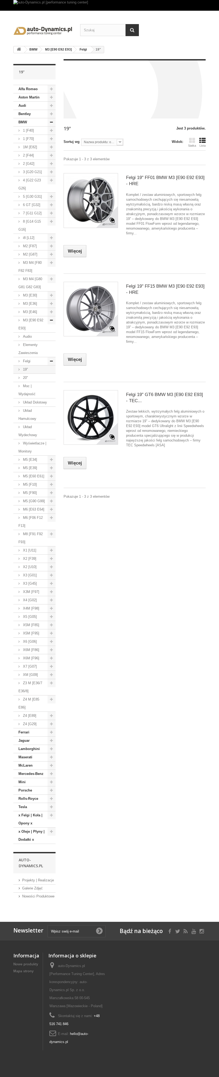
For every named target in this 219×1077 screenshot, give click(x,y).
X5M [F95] (30, 633)
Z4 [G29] (29, 724)
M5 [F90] (29, 493)
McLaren (25, 765)
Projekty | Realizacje (38, 880)
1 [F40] (28, 130)
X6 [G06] (29, 642)
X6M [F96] (30, 658)
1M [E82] (29, 147)
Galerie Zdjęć (32, 888)
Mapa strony (23, 971)
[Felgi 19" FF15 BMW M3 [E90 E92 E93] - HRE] (90, 309)
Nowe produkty (25, 964)
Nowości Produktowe (38, 896)
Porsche (25, 790)
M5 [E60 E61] (33, 476)
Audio (27, 336)
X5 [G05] (29, 617)
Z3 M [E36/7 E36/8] (30, 687)
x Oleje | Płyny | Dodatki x (31, 835)
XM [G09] (30, 675)
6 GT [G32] (31, 205)
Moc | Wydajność (27, 390)
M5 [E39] (29, 468)
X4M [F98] (30, 608)
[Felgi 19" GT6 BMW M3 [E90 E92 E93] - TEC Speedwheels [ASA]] (90, 417)
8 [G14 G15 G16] (29, 225)
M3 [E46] (29, 312)
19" (25, 369)
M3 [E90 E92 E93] (30, 324)
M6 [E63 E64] (33, 509)
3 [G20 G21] (32, 172)
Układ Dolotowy (34, 402)
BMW (22, 122)
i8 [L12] (28, 238)
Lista (203, 145)
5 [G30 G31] (32, 197)
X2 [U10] (29, 567)
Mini (22, 782)
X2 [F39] (29, 559)
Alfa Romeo (28, 89)
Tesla (22, 807)
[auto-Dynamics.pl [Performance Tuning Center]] (42, 29)
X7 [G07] (29, 666)
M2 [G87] (29, 254)
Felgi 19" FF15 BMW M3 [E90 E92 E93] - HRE (165, 289)
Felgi (26, 361)
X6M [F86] (30, 650)
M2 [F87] (29, 246)
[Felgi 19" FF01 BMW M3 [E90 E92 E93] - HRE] (90, 200)
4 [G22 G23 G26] (29, 184)
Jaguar (24, 741)
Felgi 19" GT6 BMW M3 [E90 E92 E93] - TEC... (164, 397)
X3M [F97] (30, 592)
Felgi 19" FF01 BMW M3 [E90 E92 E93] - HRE (165, 180)
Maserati (25, 757)
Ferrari (23, 732)
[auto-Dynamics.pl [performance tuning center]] (109, 5)
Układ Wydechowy (27, 431)
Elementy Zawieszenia (28, 349)
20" (25, 378)
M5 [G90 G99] (33, 501)
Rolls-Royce (28, 799)
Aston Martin (29, 97)
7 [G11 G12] (32, 213)
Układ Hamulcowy (27, 415)
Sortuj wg (72, 142)
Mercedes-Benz (31, 774)
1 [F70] (28, 139)
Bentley (24, 114)
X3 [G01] (29, 575)
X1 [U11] (29, 550)
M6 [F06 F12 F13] (30, 522)
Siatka (192, 145)
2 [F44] (28, 155)
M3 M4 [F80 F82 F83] (30, 267)
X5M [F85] (30, 625)
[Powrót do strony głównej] (19, 49)
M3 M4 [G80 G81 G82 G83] (30, 283)
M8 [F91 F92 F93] (30, 538)
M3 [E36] (29, 304)
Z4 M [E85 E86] (28, 703)
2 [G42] (28, 164)
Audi (22, 106)
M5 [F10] (29, 484)
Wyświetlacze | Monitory (32, 447)
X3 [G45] (29, 583)
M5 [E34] (29, 460)
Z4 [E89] (29, 716)
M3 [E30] (29, 295)
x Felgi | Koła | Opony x (30, 819)
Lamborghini (29, 749)
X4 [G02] (29, 600)
